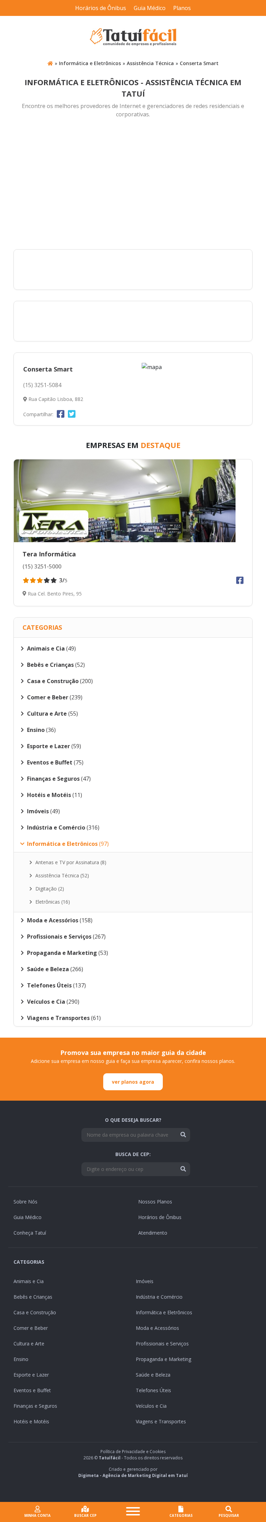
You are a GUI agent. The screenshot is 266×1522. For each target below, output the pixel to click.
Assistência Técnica (150, 63)
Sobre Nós (25, 1201)
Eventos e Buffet (32, 1390)
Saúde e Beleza (153, 1374)
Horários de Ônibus (100, 8)
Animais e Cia (29, 1281)
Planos (182, 8)
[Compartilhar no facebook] (60, 414)
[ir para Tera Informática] (133, 500)
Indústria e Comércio (159, 1296)
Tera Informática (49, 554)
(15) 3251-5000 (42, 566)
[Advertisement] (133, 184)
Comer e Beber (31, 1328)
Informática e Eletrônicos (90, 63)
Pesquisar (229, 1515)
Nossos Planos (155, 1201)
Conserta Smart (199, 63)
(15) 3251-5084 (42, 385)
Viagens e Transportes (161, 1421)
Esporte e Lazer (31, 1374)
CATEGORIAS (181, 1515)
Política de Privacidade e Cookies (133, 1451)
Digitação (49, 888)
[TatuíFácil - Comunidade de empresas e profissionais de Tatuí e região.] (133, 37)
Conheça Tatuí (30, 1232)
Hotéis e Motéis (31, 1421)
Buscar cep (85, 1515)
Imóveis (144, 1281)
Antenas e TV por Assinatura (70, 862)
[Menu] (133, 1512)
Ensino (21, 1359)
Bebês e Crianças (33, 1296)
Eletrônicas (52, 901)
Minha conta (37, 1515)
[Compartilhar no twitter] (72, 414)
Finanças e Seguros (35, 1406)
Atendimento (152, 1232)
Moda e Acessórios (157, 1328)
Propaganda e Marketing (163, 1359)
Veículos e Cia (151, 1406)
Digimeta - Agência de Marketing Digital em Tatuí (133, 1475)
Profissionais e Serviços (162, 1343)
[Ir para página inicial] (50, 63)
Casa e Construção (35, 1312)
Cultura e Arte (29, 1343)
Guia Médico (150, 8)
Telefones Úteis (153, 1390)
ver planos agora (133, 1081)
